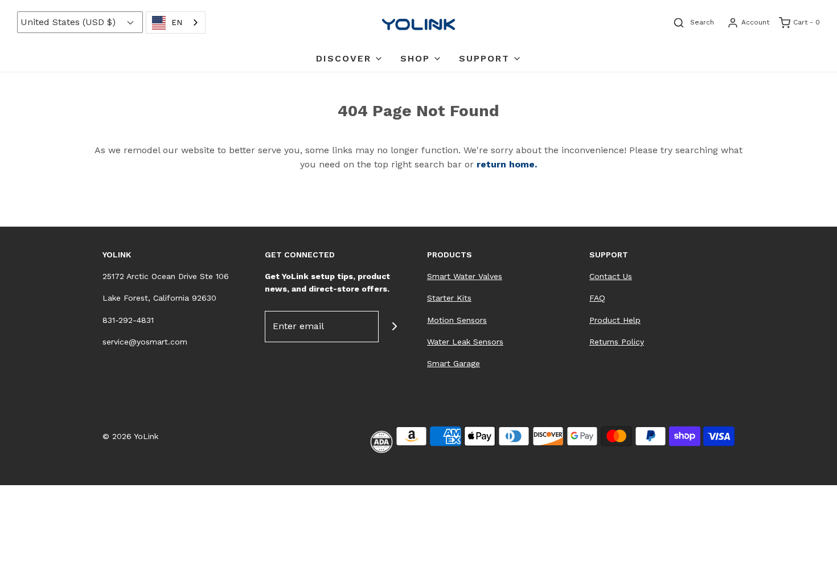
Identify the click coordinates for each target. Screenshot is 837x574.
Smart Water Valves (464, 276)
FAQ (597, 297)
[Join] (394, 326)
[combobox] (176, 22)
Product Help (615, 320)
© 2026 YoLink (130, 436)
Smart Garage (453, 363)
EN (176, 22)
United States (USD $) (69, 22)
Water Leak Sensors (465, 341)
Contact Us (610, 276)
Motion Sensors (457, 320)
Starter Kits (449, 297)
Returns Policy (616, 341)
